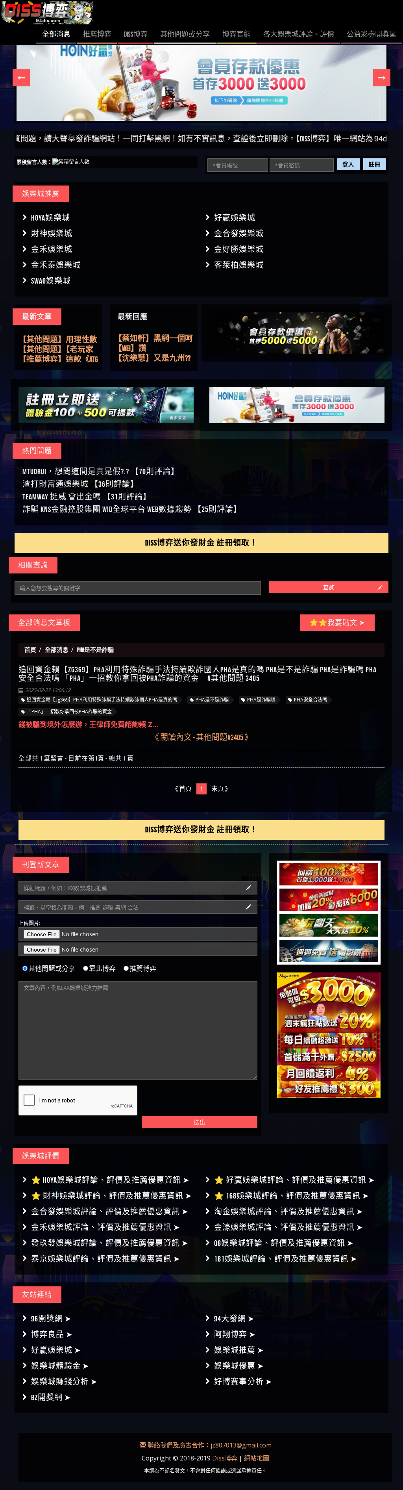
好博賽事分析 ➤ (243, 1381)
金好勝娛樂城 (239, 249)
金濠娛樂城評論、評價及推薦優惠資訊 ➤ (288, 1227)
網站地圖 (256, 1458)
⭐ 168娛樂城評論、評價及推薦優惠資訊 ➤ (291, 1195)
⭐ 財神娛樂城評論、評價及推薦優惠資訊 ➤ (111, 1195)
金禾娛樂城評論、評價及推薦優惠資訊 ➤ (105, 1227)
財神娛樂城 (51, 233)
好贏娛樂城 (234, 217)
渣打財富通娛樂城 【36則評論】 (80, 484)
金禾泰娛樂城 (56, 265)
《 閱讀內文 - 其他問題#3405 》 (201, 737)
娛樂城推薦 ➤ (239, 1350)
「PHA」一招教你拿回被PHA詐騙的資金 (69, 711)
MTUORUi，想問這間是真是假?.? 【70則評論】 (100, 471)
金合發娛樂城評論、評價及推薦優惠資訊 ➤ (110, 1211)
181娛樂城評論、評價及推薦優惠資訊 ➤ (285, 1258)
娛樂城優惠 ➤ (239, 1366)
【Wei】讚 (130, 338)
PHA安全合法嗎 (310, 699)
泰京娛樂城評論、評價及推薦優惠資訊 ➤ (105, 1258)
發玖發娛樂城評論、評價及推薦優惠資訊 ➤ (110, 1243)
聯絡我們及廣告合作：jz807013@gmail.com (209, 1445)
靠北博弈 (102, 968)
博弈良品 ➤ (52, 1334)
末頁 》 (221, 788)
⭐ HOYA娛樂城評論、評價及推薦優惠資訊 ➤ (110, 1180)
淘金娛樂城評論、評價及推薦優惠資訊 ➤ (288, 1211)
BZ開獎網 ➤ (51, 1397)
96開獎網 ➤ (51, 1318)
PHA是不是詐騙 (212, 699)
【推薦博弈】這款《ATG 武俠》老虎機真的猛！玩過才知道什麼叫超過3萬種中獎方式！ (58, 357)
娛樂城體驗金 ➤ (60, 1366)
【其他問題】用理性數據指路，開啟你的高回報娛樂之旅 (57, 338)
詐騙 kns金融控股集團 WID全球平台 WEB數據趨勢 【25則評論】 (132, 509)
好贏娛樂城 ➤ (56, 1350)
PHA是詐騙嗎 (261, 699)
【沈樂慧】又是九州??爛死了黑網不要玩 (152, 348)
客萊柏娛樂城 (239, 265)
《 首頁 (182, 788)
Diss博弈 (224, 1458)
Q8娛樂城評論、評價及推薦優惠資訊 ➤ (284, 1243)
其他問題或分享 (51, 968)
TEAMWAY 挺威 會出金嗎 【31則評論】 (86, 496)
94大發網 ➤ (234, 1318)
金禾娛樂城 (51, 249)
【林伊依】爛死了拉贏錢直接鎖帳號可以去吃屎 (153, 358)
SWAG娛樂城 (51, 280)
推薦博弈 (142, 968)
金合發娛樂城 (239, 233)
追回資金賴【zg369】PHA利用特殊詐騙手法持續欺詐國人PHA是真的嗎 (102, 699)
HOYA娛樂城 (50, 217)
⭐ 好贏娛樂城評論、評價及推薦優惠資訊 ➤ (294, 1180)
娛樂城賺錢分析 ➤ (64, 1381)
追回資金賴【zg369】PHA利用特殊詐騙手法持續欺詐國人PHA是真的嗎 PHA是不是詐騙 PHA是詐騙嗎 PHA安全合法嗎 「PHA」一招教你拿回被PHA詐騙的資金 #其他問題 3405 (197, 674)
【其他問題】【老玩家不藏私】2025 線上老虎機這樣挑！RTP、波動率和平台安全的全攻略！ (56, 348)
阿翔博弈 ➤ (235, 1334)
